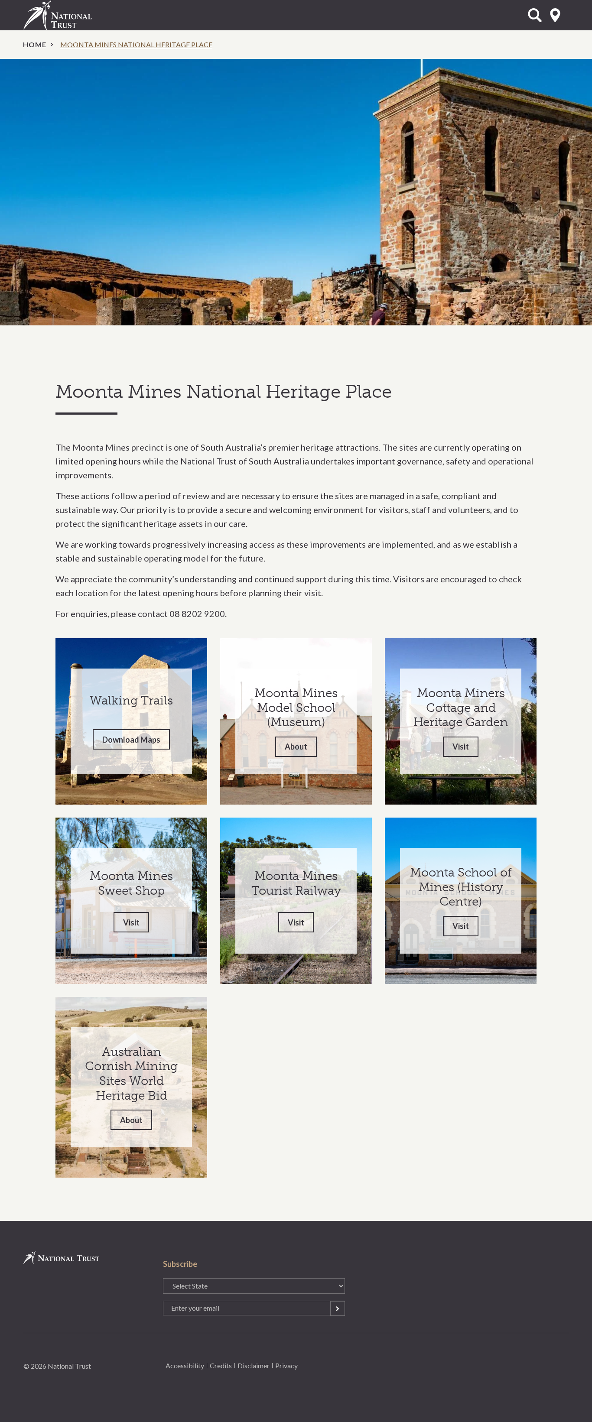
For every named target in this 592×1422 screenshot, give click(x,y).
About (296, 746)
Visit (460, 746)
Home (34, 44)
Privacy (286, 1365)
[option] (296, 192)
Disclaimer (253, 1365)
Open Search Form (535, 15)
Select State (555, 15)
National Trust (75, 15)
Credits (221, 1365)
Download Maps (131, 739)
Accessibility (185, 1365)
